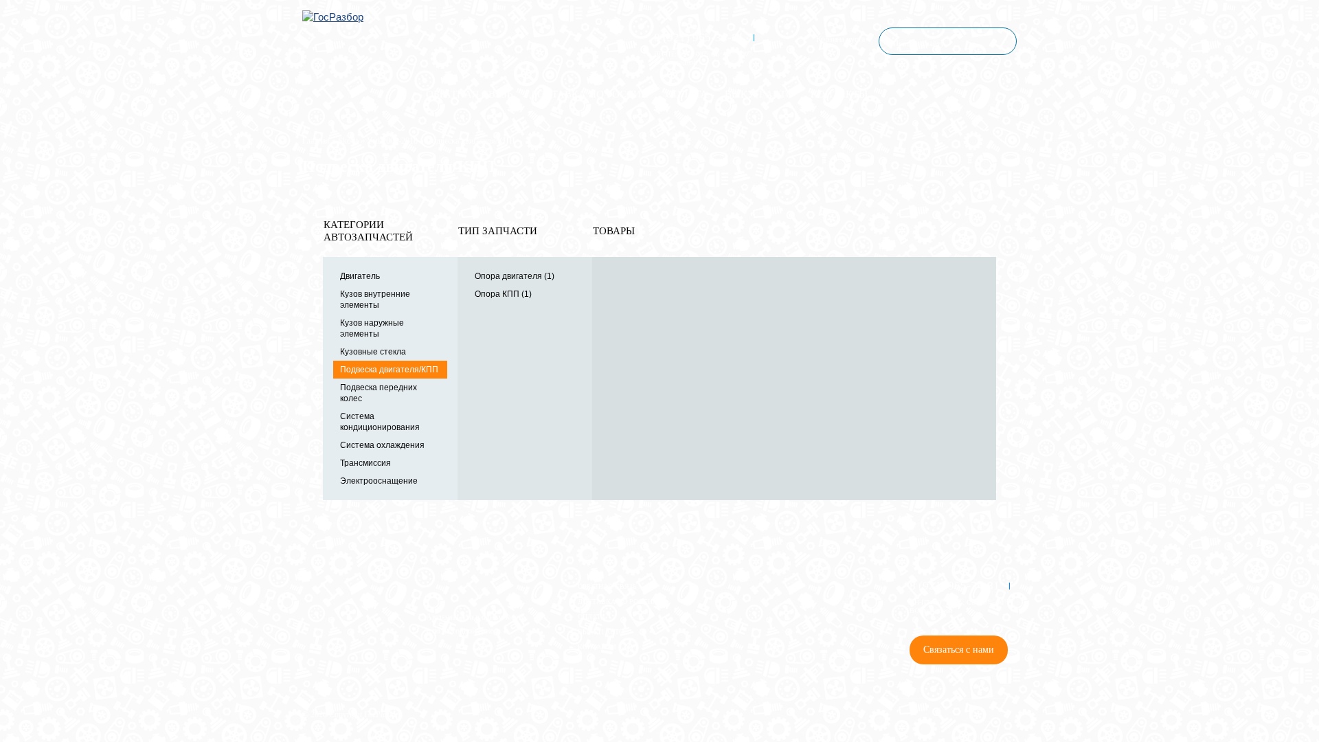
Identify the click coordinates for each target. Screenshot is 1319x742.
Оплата (687, 94)
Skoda (348, 141)
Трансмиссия (365, 463)
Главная (316, 141)
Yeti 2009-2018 (392, 141)
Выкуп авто (759, 94)
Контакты (839, 94)
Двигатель (360, 276)
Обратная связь (469, 94)
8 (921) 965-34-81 (699, 37)
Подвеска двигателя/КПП (389, 369)
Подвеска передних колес (378, 393)
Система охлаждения (382, 445)
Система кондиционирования (380, 422)
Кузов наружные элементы (372, 328)
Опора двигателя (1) (514, 276)
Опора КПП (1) (503, 294)
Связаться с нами (958, 649)
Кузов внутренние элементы (375, 299)
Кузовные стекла (373, 352)
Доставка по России (589, 94)
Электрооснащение (379, 481)
